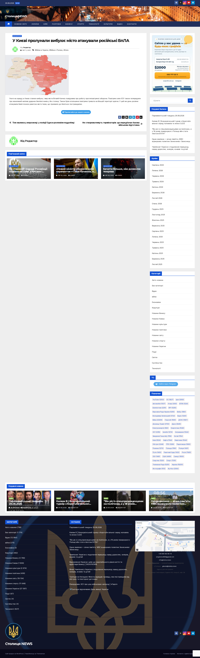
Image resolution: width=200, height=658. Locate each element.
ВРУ (172, 408)
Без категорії (17, 36)
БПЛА (183, 404)
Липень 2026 (157, 170)
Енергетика (177, 428)
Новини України (159, 346)
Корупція (156, 308)
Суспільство (157, 363)
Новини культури (159, 324)
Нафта (167, 440)
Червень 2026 (158, 176)
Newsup (31, 653)
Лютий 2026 (157, 198)
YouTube (158, 399)
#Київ (66, 50)
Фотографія (159, 468)
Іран (180, 399)
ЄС (170, 399)
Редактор (27, 47)
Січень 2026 (157, 204)
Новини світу (20, 24)
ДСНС (183, 420)
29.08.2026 (62, 507)
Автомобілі (159, 404)
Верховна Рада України (164, 412)
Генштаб (170, 420)
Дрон (176, 424)
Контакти (131, 24)
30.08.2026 (15, 507)
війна (154, 297)
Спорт (171, 460)
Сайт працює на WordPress (14, 653)
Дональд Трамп (161, 424)
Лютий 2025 (157, 264)
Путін (157, 452)
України (35, 24)
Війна (157, 420)
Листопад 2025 (158, 215)
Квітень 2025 (157, 253)
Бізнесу (69, 24)
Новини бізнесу (158, 313)
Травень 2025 (158, 248)
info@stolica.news (165, 560)
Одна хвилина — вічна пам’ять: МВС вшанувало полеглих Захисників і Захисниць (170, 504)
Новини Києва (158, 319)
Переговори (184, 444)
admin (25, 175)
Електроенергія (160, 428)
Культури (108, 24)
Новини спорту (158, 341)
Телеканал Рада (161, 464)
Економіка (156, 302)
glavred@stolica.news (169, 566)
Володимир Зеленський (164, 416)
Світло (155, 357)
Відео (120, 24)
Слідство (158, 460)
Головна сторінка (169, 653)
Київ (45, 24)
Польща (171, 448)
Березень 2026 (158, 193)
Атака (172, 404)
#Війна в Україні (41, 50)
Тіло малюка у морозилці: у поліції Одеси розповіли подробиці (43, 122)
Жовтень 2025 (158, 220)
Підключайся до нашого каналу (77, 112)
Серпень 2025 (158, 231)
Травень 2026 (158, 182)
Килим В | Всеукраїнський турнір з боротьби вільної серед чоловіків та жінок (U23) (75, 504)
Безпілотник (159, 408)
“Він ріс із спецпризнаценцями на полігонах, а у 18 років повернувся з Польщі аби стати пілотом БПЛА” (172, 131)
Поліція (183, 448)
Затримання (182, 432)
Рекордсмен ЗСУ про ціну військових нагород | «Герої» (93, 584)
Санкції (179, 456)
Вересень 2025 (158, 226)
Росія (186, 452)
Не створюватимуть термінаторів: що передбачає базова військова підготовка (110, 123)
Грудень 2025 (157, 209)
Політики (56, 24)
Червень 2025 (158, 242)
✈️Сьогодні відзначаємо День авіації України (88, 589)
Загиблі (168, 432)
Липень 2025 (157, 237)
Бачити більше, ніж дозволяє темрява (122, 170)
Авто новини (157, 280)
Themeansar (40, 653)
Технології (94, 24)
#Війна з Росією (55, 50)
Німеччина (181, 440)
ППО (170, 444)
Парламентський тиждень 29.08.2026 (168, 116)
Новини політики (159, 330)
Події (154, 352)
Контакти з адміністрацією (186, 653)
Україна (177, 464)
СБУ (156, 456)
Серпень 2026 (158, 165)
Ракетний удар (171, 452)
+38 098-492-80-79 (165, 554)
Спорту (80, 24)
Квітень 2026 (157, 187)
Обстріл (158, 444)
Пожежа (158, 448)
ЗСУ (156, 432)
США (167, 456)
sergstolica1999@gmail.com (165, 557)
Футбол (173, 468)
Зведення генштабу (162, 436)
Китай (178, 436)
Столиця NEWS (16, 16)
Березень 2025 (158, 259)
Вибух (181, 412)
